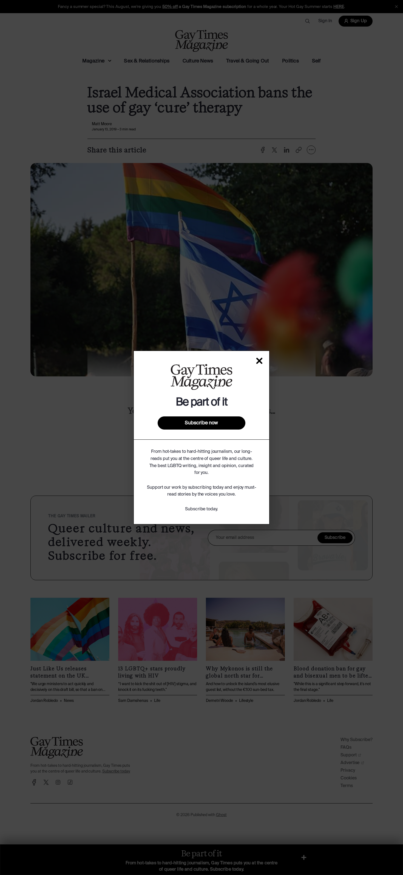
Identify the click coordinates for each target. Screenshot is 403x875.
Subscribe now (201, 423)
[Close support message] (259, 360)
